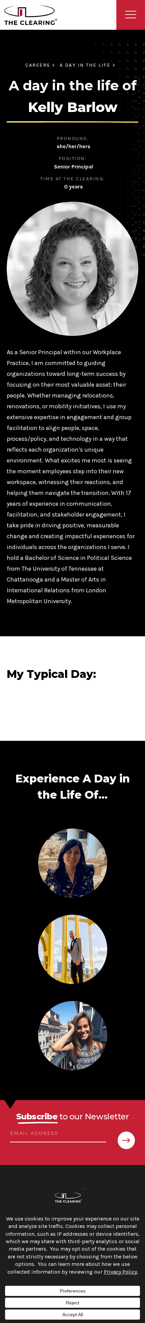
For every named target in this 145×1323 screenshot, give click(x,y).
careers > (40, 65)
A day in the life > (88, 65)
